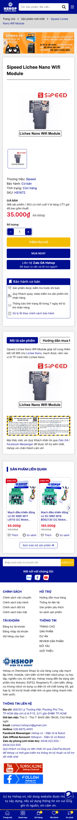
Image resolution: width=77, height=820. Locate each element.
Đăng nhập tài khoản (15, 631)
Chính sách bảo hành (15, 602)
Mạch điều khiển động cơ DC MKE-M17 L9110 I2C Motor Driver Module (21, 516)
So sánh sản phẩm (50, 612)
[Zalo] (29, 577)
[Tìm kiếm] (64, 7)
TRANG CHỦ (47, 626)
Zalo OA (63, 440)
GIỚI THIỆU (46, 650)
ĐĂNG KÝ (67, 562)
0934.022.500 (12, 744)
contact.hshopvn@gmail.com (29, 725)
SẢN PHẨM (46, 631)
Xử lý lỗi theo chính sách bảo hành (33, 313)
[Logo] (10, 7)
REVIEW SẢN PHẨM (51, 641)
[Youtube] (46, 577)
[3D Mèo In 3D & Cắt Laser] (38, 43)
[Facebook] (38, 577)
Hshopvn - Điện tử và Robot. (48, 737)
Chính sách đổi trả (14, 607)
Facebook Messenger (20, 444)
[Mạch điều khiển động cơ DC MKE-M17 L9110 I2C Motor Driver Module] (22, 493)
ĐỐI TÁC (44, 646)
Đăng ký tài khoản (14, 626)
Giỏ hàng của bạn (13, 636)
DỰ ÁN (43, 636)
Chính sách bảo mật (15, 612)
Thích (14, 535)
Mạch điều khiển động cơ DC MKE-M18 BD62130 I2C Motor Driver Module (54, 516)
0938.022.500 (50, 740)
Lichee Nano (33, 353)
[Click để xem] (38, 114)
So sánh (31, 535)
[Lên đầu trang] (69, 805)
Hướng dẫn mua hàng (52, 597)
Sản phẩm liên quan (28, 469)
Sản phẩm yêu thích (51, 607)
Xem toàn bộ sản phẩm (37, 545)
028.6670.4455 (23, 729)
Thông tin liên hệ (49, 602)
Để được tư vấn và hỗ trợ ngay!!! (38, 264)
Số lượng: (13, 224)
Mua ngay (38, 253)
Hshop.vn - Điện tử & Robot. (49, 733)
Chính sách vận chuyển (17, 597)
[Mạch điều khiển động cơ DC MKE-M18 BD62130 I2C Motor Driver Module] (55, 493)
